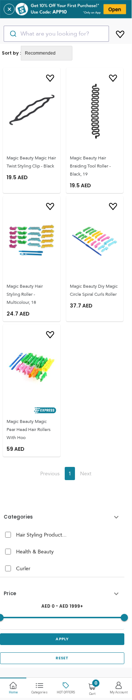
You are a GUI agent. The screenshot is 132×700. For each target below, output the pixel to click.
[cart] (120, 33)
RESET (62, 658)
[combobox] (56, 34)
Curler (23, 568)
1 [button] (69, 473)
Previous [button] (50, 473)
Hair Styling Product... (41, 534)
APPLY (62, 639)
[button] (62, 517)
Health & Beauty (35, 551)
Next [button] (85, 473)
